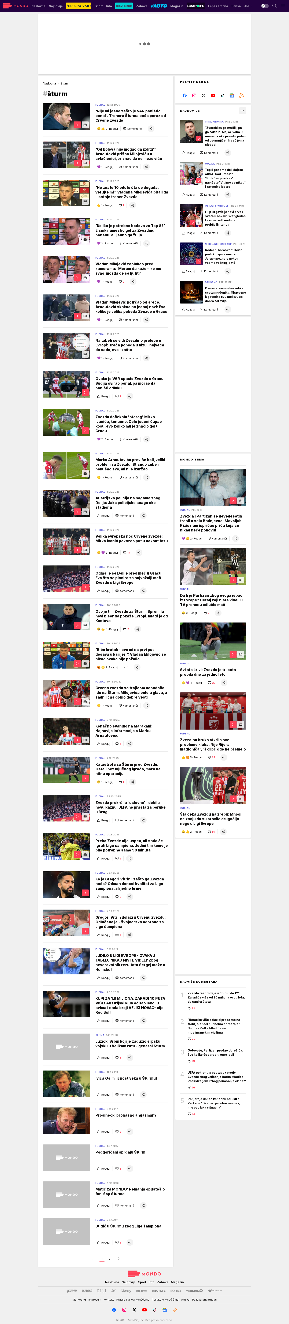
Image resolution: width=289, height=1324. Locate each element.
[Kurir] (72, 1290)
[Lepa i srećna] (141, 1290)
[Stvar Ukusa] (215, 1290)
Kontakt (109, 1299)
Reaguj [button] (105, 396)
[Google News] (232, 95)
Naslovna (49, 83)
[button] (132, 128)
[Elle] (101, 1290)
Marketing (79, 1299)
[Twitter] (203, 95)
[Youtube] (213, 95)
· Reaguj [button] (112, 128)
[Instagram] (194, 95)
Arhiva (185, 1299)
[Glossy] (126, 1290)
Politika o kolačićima (165, 1299)
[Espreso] (87, 1290)
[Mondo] (15, 5)
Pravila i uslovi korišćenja (132, 1299)
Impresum (94, 1299)
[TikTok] (222, 95)
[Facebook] (185, 95)
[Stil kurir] (113, 1290)
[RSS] (241, 95)
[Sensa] (176, 1290)
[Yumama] (194, 1290)
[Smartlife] (158, 1290)
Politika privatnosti (204, 1299)
